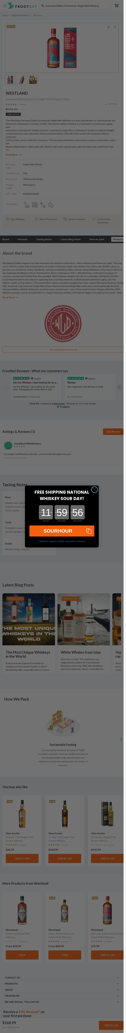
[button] (61, 531)
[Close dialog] (94, 490)
